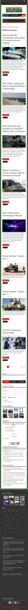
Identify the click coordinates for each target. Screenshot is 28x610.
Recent (14, 381)
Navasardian (17, 524)
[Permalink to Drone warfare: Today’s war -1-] (14, 310)
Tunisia (5, 532)
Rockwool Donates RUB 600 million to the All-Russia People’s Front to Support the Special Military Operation (13, 480)
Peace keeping (7, 526)
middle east (6, 524)
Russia (16, 526)
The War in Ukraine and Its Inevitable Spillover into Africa (12, 568)
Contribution (13, 517)
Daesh (9, 519)
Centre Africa (6, 517)
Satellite (9, 528)
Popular (6, 381)
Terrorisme (16, 530)
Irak (21, 519)
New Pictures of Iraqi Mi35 (17, 453)
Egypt (13, 519)
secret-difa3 (6, 459)
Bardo (11, 513)
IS (23, 519)
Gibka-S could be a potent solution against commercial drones (13, 173)
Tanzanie (5, 530)
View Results (14, 436)
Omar (4, 456)
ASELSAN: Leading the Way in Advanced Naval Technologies (13, 86)
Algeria (9, 511)
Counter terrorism (20, 517)
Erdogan (17, 519)
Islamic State (9, 522)
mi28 (14, 522)
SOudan (13, 528)
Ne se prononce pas (9, 430)
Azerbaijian (6, 513)
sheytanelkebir (6, 449)
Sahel (5, 528)
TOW (21, 530)
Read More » (5, 72)
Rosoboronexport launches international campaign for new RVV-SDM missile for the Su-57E (13, 469)
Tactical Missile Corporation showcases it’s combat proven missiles (13, 39)
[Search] (24, 1)
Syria (21, 528)
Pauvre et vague (8, 429)
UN (8, 532)
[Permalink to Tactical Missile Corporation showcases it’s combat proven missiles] (14, 59)
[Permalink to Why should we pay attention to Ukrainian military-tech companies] (14, 147)
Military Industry (13, 45)
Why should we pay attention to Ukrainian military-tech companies (13, 129)
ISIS (4, 522)
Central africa (16, 515)
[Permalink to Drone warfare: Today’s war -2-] (14, 274)
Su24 (18, 528)
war (18, 532)
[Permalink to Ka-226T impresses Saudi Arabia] (14, 348)
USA (11, 532)
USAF (15, 532)
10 (19, 368)
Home (5, 27)
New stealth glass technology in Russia (12, 214)
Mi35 (18, 522)
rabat (13, 526)
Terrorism (11, 530)
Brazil (11, 515)
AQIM (13, 511)
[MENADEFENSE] (14, 11)
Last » (4, 370)
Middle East (12, 335)
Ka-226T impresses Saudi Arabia (11, 331)
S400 (20, 526)
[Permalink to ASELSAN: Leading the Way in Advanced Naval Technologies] (14, 104)
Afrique (5, 511)
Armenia (18, 511)
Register (5, 400)
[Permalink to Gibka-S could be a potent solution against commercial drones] (14, 191)
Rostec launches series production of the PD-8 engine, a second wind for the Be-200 (13, 550)
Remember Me (12, 397)
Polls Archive (6, 438)
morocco (12, 524)
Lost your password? (8, 402)
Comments (21, 381)
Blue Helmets (16, 513)
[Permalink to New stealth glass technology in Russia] (14, 231)
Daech (5, 519)
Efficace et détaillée (9, 427)
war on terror (6, 534)
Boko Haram (6, 515)
